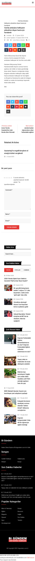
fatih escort (30, 557)
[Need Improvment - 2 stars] (6, 177)
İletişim (3, 462)
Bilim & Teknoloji (6, 508)
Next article (29, 126)
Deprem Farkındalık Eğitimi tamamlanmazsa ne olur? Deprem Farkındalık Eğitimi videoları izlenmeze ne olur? (24, 345)
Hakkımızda (21, 459)
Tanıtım (20, 520)
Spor (2, 520)
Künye (19, 462)
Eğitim (3, 511)
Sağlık (19, 514)
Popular (17, 270)
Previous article (7, 126)
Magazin (4, 514)
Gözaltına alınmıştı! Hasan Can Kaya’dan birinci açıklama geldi (21, 304)
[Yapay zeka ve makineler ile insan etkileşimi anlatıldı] (10, 360)
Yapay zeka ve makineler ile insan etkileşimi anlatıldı (24, 362)
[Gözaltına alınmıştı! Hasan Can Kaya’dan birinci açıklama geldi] (8, 302)
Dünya (19, 508)
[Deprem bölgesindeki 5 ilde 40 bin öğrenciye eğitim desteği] (10, 419)
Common (26, 270)
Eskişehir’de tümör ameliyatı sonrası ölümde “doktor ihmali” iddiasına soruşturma (24, 405)
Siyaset (3, 517)
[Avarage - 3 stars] (8, 177)
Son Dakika (13, 21)
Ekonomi (20, 511)
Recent (8, 270)
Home (7, 21)
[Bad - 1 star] (4, 177)
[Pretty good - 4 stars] (10, 177)
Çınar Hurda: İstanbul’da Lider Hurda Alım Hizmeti (7, 130)
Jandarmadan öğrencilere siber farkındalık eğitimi (27, 130)
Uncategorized (5, 523)
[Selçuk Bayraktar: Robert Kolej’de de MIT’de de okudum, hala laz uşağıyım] (8, 313)
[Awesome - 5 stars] (11, 177)
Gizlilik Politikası (6, 459)
